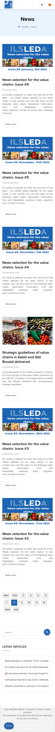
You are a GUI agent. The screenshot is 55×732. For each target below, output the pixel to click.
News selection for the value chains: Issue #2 (25, 536)
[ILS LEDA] (8, 4)
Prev (15, 595)
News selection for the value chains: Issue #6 (25, 82)
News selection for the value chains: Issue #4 (25, 265)
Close (9, 725)
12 (44, 602)
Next (7, 609)
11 (36, 602)
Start (6, 595)
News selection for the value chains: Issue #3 (25, 446)
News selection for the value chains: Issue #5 (25, 175)
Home (25, 27)
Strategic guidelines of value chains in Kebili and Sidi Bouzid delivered (25, 357)
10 (29, 602)
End (16, 609)
